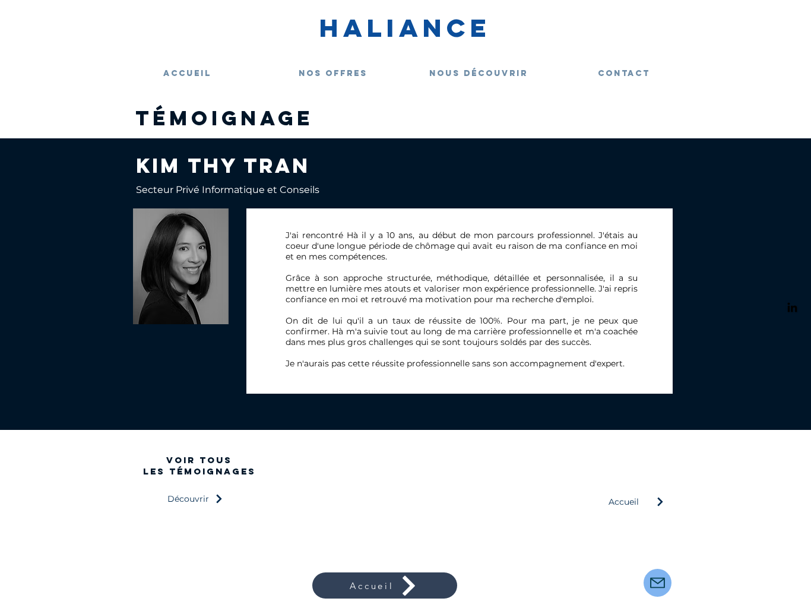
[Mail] (657, 583)
